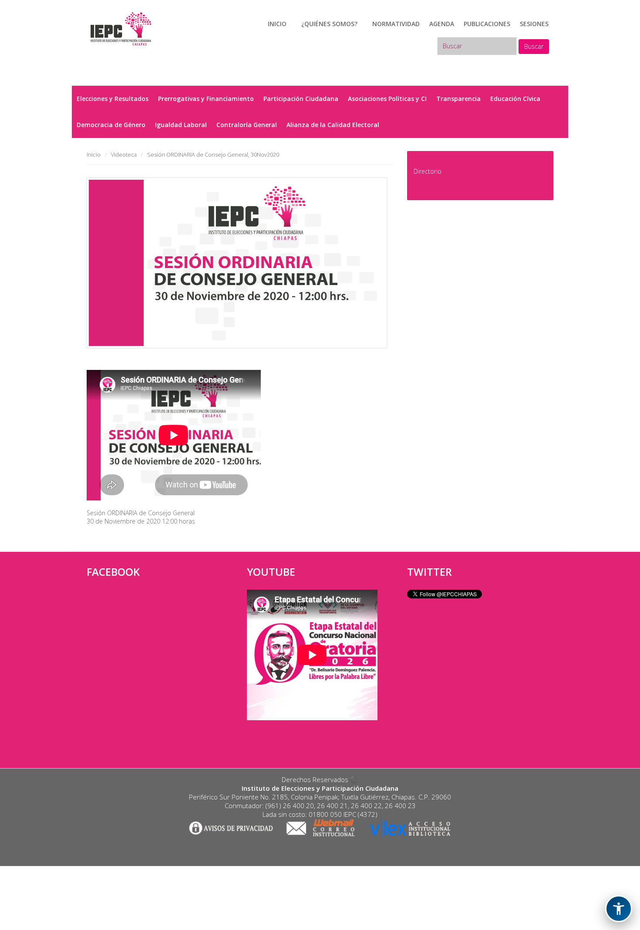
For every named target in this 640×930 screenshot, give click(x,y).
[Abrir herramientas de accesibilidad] (618, 908)
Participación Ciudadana (300, 98)
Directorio (427, 171)
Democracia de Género (111, 125)
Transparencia (458, 98)
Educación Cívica (515, 98)
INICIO (277, 24)
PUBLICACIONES (487, 24)
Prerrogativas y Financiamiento (206, 98)
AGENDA (441, 24)
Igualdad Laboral (181, 125)
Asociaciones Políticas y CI (387, 98)
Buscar (533, 46)
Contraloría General (246, 125)
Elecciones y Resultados (112, 98)
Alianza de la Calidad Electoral (332, 125)
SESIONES (534, 24)
